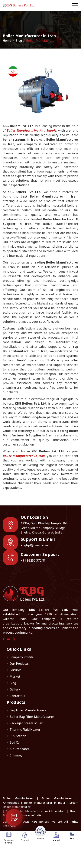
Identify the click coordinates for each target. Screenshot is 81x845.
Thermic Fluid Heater (25, 729)
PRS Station (18, 736)
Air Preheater (19, 748)
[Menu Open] (75, 5)
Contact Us (17, 695)
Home (7, 40)
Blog (18, 40)
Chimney (16, 755)
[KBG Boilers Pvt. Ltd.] (22, 5)
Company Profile (22, 657)
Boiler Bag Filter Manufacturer (32, 716)
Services (15, 670)
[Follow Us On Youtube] (14, 639)
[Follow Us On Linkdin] (8, 639)
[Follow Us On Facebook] (4, 639)
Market (15, 676)
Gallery (15, 689)
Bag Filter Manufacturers (28, 710)
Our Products (19, 663)
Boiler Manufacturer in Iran (24, 456)
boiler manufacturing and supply (31, 130)
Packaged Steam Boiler (26, 723)
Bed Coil (15, 742)
